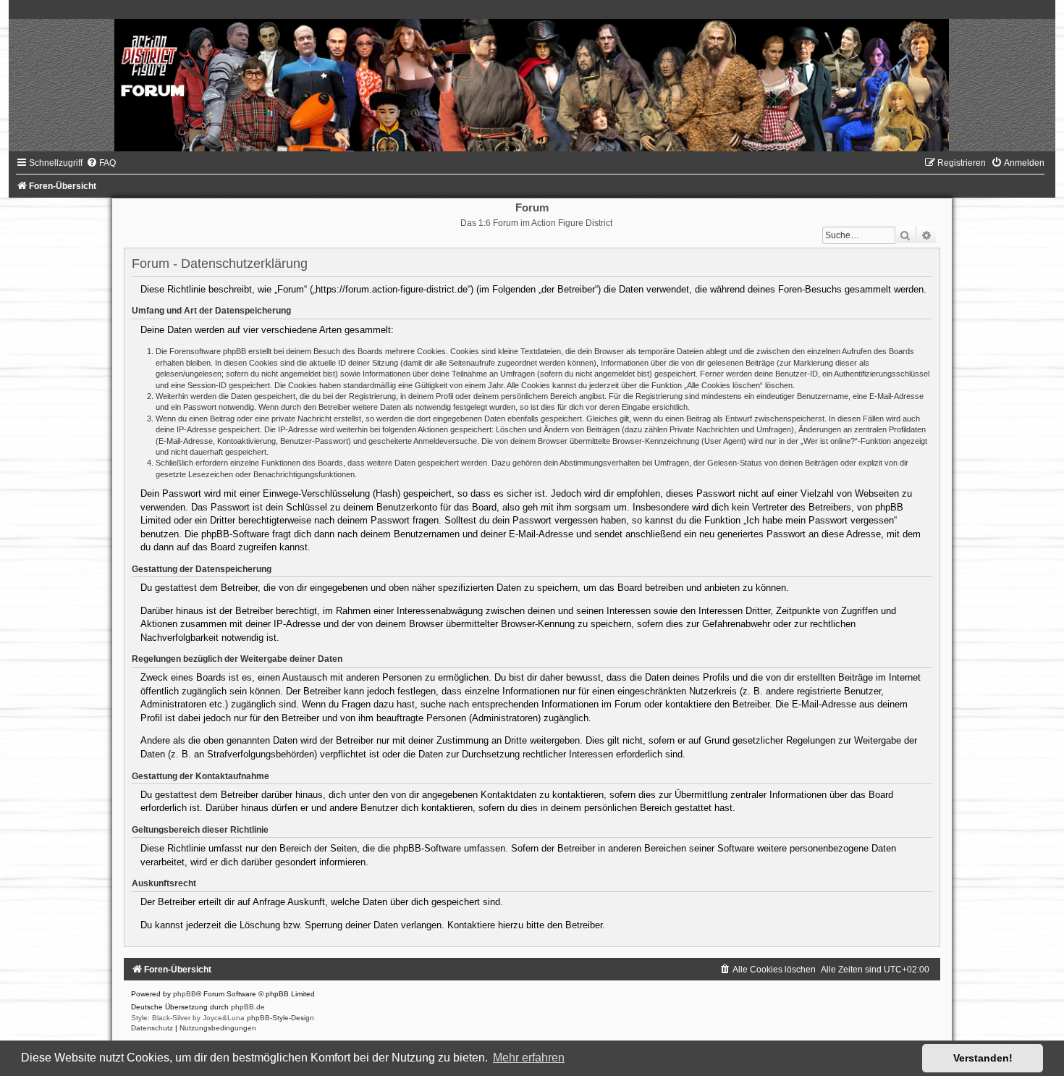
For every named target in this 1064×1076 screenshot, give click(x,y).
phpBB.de (248, 1007)
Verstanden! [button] (983, 1058)
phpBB (184, 994)
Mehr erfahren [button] (529, 1057)
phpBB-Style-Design (280, 1018)
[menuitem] (101, 163)
